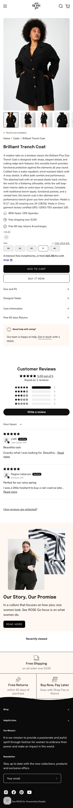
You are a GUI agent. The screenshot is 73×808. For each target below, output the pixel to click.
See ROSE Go (18, 801)
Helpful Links (9, 721)
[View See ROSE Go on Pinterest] (21, 792)
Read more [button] (10, 492)
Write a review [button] (36, 412)
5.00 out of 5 (45, 376)
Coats (16, 138)
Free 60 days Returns (15, 317)
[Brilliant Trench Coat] (11, 120)
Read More (14, 624)
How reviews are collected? (20, 509)
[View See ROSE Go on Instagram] (5, 792)
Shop (6, 710)
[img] (11, 434)
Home (6, 138)
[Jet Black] (6, 237)
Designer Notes (12, 298)
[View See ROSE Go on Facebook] (13, 792)
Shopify (41, 801)
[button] (60, 6)
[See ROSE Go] (36, 6)
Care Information (13, 308)
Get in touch (45, 337)
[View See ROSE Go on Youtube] (29, 792)
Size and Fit (10, 289)
